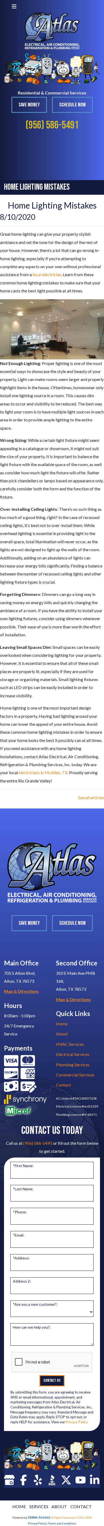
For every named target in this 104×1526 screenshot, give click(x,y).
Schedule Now (72, 105)
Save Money (29, 105)
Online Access (39, 1517)
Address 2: (22, 1281)
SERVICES (38, 1506)
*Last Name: (23, 1189)
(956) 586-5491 (52, 125)
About (62, 1033)
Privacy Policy (77, 1422)
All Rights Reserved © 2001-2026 (71, 1517)
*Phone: (20, 1212)
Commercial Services (75, 1074)
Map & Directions (21, 991)
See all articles (91, 797)
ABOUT (59, 1506)
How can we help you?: (32, 1327)
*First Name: (23, 1165)
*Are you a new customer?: (35, 1304)
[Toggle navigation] (14, 6)
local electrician (47, 274)
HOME (19, 1506)
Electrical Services (72, 1054)
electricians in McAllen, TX (43, 772)
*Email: (18, 1235)
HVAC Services (70, 1044)
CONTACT (81, 1506)
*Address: (21, 1258)
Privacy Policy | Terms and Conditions (52, 1523)
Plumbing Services (73, 1064)
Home (61, 1023)
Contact (63, 1084)
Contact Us (52, 1380)
